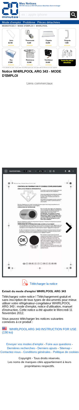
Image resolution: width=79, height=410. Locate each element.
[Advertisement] (39, 124)
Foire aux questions (58, 344)
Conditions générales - (38, 352)
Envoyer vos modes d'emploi (24, 344)
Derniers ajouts (47, 348)
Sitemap (65, 348)
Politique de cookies (66, 352)
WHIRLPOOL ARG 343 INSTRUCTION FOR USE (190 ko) (39, 330)
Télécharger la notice (43, 283)
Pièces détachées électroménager (48, 22)
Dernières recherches (21, 348)
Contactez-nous (10, 352)
